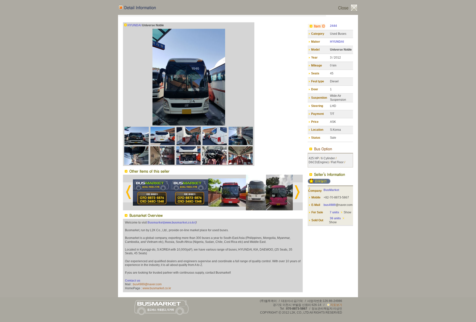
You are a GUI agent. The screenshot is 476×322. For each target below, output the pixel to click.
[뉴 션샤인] (152, 204)
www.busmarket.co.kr (157, 288)
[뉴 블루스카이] (189, 204)
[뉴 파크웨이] (256, 209)
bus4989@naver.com (147, 284)
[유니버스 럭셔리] (279, 209)
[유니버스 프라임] (227, 205)
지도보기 (336, 305)
